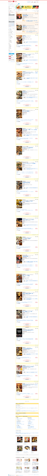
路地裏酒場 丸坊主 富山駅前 (26, 182)
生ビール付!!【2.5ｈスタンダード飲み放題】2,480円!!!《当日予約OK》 (23, 357)
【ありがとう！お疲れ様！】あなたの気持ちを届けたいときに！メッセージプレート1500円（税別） (31, 31)
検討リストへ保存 (36, 90)
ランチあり (10, 38)
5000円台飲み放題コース (19, 427)
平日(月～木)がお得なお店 (19, 423)
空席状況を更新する (27, 49)
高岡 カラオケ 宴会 (28, 433)
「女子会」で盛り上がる (30, 421)
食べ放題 (23, 410)
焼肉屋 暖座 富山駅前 (25, 15)
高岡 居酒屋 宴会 (25, 433)
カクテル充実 (36, 410)
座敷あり (29, 410)
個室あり (10, 44)
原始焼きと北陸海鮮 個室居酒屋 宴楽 (28, 293)
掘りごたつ (10, 45)
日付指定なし (10, 28)
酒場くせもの (24, 36)
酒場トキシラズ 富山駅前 (26, 275)
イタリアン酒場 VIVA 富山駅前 (27, 54)
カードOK (21, 410)
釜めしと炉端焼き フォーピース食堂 (27, 311)
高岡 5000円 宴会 (21, 433)
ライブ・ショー (11, 51)
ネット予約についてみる (12, 61)
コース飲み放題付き (18, 410)
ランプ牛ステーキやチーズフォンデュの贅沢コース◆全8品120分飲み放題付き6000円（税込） (25, 63)
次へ (28, 401)
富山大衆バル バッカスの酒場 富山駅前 (28, 147)
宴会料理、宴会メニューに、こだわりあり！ (20, 421)
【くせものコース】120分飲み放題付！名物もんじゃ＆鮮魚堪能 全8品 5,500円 (24, 45)
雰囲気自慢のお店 (29, 423)
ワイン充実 (10, 42)
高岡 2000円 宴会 (18, 433)
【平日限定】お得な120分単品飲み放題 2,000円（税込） (22, 209)
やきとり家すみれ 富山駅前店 (27, 238)
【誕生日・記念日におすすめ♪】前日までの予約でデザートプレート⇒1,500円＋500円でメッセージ (32, 168)
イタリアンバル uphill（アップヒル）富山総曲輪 (29, 163)
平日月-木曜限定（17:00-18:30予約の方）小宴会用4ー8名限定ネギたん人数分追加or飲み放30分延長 (31, 20)
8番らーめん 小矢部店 (25, 451)
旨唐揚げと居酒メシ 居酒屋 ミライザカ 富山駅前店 (30, 129)
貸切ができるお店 (18, 422)
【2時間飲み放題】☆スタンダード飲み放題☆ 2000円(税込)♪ (22, 302)
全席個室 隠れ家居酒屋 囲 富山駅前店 (27, 348)
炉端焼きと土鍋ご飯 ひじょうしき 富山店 (28, 219)
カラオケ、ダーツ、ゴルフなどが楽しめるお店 (32, 428)
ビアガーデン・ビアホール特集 (19, 418)
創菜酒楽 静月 (25, 26)
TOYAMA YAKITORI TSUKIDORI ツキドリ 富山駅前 (34, 88)
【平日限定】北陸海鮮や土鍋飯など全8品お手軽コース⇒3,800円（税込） (23, 375)
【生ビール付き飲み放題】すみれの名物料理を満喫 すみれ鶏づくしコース (23, 247)
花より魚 (32, 451)
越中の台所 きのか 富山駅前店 (19, 451)
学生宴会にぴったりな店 (30, 422)
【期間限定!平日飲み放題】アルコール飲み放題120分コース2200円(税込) (23, 393)
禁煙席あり (10, 46)
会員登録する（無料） (29, 2)
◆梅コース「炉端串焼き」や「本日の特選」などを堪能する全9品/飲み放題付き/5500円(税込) (25, 338)
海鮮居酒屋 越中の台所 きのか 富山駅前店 (28, 366)
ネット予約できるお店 (11, 31)
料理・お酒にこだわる (30, 418)
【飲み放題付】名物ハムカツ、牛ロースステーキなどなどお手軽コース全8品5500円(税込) (25, 284)
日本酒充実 (10, 40)
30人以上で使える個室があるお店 (31, 427)
